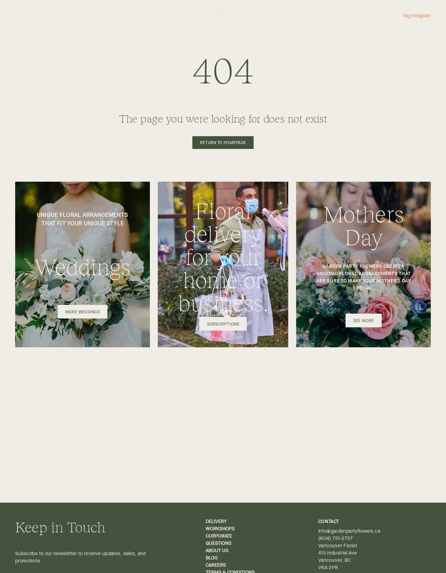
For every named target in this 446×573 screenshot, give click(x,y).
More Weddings (82, 312)
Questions (218, 543)
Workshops (315, 16)
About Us (217, 550)
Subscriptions (114, 16)
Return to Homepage (223, 142)
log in (409, 16)
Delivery (216, 521)
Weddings (66, 16)
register (423, 16)
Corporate (270, 16)
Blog (212, 557)
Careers (216, 565)
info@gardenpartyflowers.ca (349, 531)
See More (363, 320)
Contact (357, 16)
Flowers (27, 16)
